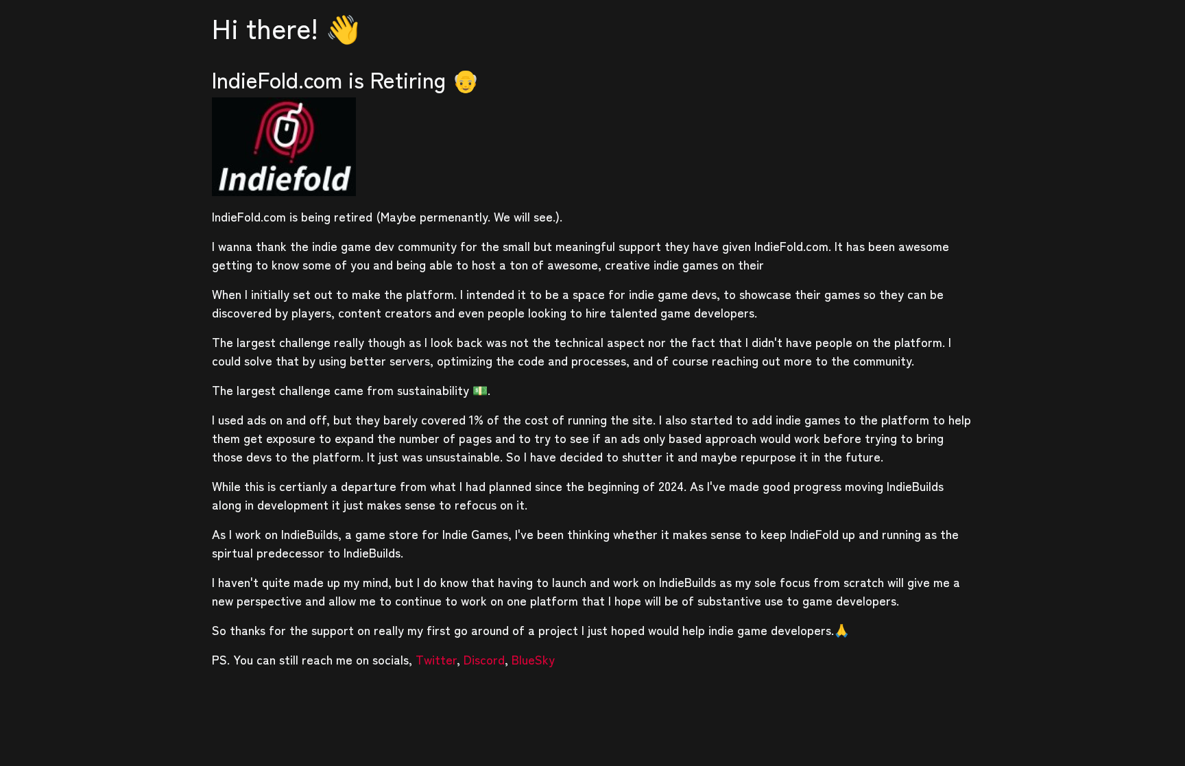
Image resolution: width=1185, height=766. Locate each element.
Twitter (436, 659)
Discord (484, 659)
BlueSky (533, 659)
